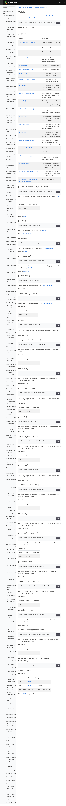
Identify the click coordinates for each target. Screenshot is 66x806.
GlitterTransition (11, 694)
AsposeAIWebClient (11, 52)
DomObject (10, 470)
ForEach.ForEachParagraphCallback (15, 664)
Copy (58, 22)
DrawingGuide (10, 475)
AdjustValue (10, 18)
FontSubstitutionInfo (11, 645)
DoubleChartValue (10, 473)
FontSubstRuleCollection (12, 651)
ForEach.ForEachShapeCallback (14, 671)
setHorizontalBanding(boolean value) (29, 156)
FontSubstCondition (11, 642)
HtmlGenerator (11, 761)
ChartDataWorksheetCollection (14, 276)
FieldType (9, 577)
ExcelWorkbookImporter (12, 562)
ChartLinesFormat (10, 279)
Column (9, 355)
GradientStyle (10, 723)
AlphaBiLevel (10, 27)
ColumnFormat (11, 360)
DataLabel (9, 437)
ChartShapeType (11, 297)
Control (9, 403)
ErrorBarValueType (11, 552)
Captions (9, 201)
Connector (9, 399)
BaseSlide (9, 122)
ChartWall (9, 313)
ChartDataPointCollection (12, 255)
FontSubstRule (11, 648)
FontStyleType (10, 638)
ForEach (9, 653)
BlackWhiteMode (11, 162)
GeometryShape (11, 689)
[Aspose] (11, 2)
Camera (9, 192)
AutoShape (10, 72)
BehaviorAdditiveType (11, 138)
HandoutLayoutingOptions (12, 744)
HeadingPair (10, 749)
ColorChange (10, 318)
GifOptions (9, 692)
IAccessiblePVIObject (11, 784)
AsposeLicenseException (12, 56)
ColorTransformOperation (12, 350)
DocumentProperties (11, 467)
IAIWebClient (10, 796)
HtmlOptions (10, 764)
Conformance (10, 397)
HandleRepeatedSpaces (12, 741)
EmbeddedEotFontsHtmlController (14, 529)
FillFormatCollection (11, 585)
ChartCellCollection (11, 244)
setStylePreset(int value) (26, 69)
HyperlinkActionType (11, 770)
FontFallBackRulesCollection (13, 624)
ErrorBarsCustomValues (12, 544)
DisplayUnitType (11, 464)
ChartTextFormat (11, 299)
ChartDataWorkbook (11, 269)
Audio (8, 58)
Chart (8, 231)
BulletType (9, 190)
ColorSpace (10, 343)
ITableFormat (31, 268)
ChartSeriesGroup (10, 294)
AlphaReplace (10, 42)
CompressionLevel (10, 394)
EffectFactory (10, 493)
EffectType (9, 519)
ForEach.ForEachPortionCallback (14, 667)
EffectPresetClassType (11, 501)
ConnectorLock (11, 401)
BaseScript (9, 117)
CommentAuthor (11, 374)
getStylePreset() (23, 65)
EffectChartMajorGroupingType (14, 487)
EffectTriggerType (10, 516)
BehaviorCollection (10, 142)
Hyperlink (9, 766)
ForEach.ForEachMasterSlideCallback (15, 660)
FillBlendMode (10, 579)
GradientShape (11, 708)
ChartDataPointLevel (11, 258)
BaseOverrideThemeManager (13, 112)
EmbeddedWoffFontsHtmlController (15, 533)
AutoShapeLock (11, 74)
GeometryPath (10, 687)
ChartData (9, 247)
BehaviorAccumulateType (12, 135)
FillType (9, 589)
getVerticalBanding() (24, 163)
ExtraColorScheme (10, 569)
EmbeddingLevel (11, 535)
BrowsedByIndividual (11, 177)
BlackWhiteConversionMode (13, 159)
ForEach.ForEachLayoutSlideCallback (15, 657)
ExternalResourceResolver (12, 565)
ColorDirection (10, 320)
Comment (9, 372)
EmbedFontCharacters (11, 538)
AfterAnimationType (11, 25)
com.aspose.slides (10, 15)
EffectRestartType (10, 505)
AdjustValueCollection (11, 21)
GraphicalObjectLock (11, 729)
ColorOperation (11, 329)
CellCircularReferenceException (14, 214)
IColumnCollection (49, 248)
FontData (9, 615)
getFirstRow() (22, 85)
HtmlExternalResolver (11, 757)
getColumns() (22, 52)
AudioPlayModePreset (11, 66)
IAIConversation (11, 794)
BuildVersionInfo (11, 185)
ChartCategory (10, 234)
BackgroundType (11, 99)
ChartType (9, 307)
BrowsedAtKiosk (11, 173)
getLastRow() (22, 116)
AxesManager (10, 80)
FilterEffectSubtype (11, 599)
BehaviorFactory (11, 144)
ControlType (10, 412)
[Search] (64, 2)
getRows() (22, 48)
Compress (9, 391)
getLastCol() (22, 132)
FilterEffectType (11, 601)
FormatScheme (11, 681)
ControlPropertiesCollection (13, 409)
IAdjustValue (10, 788)
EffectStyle (9, 507)
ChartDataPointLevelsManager (14, 262)
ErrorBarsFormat (11, 546)
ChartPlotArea (10, 282)
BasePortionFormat (11, 115)
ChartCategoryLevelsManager (13, 241)
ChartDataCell (10, 249)
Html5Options (10, 753)
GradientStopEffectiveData (12, 721)
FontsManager (10, 634)
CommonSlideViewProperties (13, 388)
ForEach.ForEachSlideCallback (14, 674)
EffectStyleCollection (11, 510)
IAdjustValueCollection (11, 792)
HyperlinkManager (10, 777)
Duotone (9, 481)
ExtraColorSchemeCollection (13, 572)
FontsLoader (10, 631)
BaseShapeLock (11, 120)
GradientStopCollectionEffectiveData (15, 717)
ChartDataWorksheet (11, 272)
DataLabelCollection (11, 441)
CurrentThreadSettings (12, 427)
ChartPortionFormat (11, 285)
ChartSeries (10, 287)
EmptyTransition (11, 541)
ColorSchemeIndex (11, 341)
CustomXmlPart (11, 431)
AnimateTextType (10, 45)
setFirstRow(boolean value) (26, 93)
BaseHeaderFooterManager (13, 108)
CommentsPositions (11, 385)
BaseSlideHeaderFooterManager (14, 126)
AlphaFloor (10, 31)
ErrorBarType (10, 549)
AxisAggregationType (11, 86)
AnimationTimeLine (11, 49)
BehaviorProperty (10, 148)
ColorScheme (10, 337)
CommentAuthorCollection (12, 378)
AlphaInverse (10, 34)
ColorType (9, 352)
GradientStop (10, 710)
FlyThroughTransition (11, 607)
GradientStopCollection (12, 714)
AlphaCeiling (10, 29)
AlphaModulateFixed (11, 40)
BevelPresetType (11, 154)
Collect (8, 315)
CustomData (10, 429)
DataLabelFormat (10, 444)
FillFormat (9, 581)
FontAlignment (10, 609)
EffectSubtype (10, 513)
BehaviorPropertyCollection (13, 151)
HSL (8, 751)
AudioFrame (10, 63)
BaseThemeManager (11, 129)
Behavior (9, 131)
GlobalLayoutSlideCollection (13, 698)
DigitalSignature (11, 455)
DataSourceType (11, 446)
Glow (8, 700)
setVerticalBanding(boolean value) (28, 171)
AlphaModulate (11, 36)
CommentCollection (11, 381)
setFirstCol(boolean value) (26, 109)
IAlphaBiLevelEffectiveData (13, 802)
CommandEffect (11, 366)
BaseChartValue (11, 101)
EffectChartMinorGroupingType (14, 491)
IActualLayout (10, 786)
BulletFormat (10, 187)
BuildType (9, 183)
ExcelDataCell (10, 555)
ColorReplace (10, 335)
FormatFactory (11, 679)
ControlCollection (11, 406)
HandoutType (10, 746)
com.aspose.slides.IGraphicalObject (45, 16)
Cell (8, 210)
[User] (60, 2)
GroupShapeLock (10, 737)
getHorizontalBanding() (25, 148)
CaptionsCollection (10, 205)
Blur (8, 167)
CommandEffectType (11, 370)
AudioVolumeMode (10, 70)
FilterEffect (9, 592)
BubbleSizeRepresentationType (14, 180)
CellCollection (10, 216)
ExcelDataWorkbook (11, 558)
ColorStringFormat (10, 347)
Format (9, 677)
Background (10, 97)
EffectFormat (10, 498)
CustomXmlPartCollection (12, 435)
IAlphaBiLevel (10, 799)
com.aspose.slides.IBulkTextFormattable (29, 18)
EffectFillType (10, 495)
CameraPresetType (11, 195)
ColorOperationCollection (12, 333)
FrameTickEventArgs (11, 685)
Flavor (8, 603)
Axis (8, 83)
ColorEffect (10, 322)
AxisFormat (10, 88)
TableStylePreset (47, 285)
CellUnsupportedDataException (14, 229)
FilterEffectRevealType (11, 595)
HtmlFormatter (10, 759)
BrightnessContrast (11, 171)
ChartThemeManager (11, 303)
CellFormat (10, 219)
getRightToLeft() (23, 73)
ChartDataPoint (11, 251)
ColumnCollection (10, 358)
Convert (9, 414)
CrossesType (10, 423)
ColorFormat (10, 324)
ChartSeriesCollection (11, 291)
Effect (8, 484)
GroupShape (10, 734)
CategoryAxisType (10, 208)
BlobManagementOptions (12, 165)
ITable (46, 7)
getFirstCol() (22, 101)
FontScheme (10, 629)
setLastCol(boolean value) (26, 140)
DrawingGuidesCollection (12, 479)
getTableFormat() (23, 58)
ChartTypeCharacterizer (12, 311)
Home (19, 7)
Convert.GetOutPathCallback (13, 417)
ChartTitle (9, 305)
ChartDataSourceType (11, 265)
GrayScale (9, 731)
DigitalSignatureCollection (12, 458)
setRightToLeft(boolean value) (27, 79)
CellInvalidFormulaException (13, 222)
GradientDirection (10, 703)
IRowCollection (45, 230)
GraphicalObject (11, 725)
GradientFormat (11, 706)
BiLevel (9, 156)
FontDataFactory (11, 617)
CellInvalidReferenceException (13, 226)
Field (8, 574)
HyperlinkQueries (10, 780)
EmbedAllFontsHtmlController (13, 526)
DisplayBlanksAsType (11, 462)
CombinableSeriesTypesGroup (13, 364)
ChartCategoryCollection (12, 237)
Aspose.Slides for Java (27, 7)
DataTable (9, 452)
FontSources (10, 636)
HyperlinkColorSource (11, 773)
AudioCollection (11, 61)
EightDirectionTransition (12, 522)
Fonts (8, 627)
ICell (58, 196)
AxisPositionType (11, 91)
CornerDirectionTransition (12, 421)
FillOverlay (9, 587)
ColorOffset (10, 327)
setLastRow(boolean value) (26, 124)
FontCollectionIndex (11, 613)
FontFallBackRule (10, 621)
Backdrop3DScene (10, 94)
